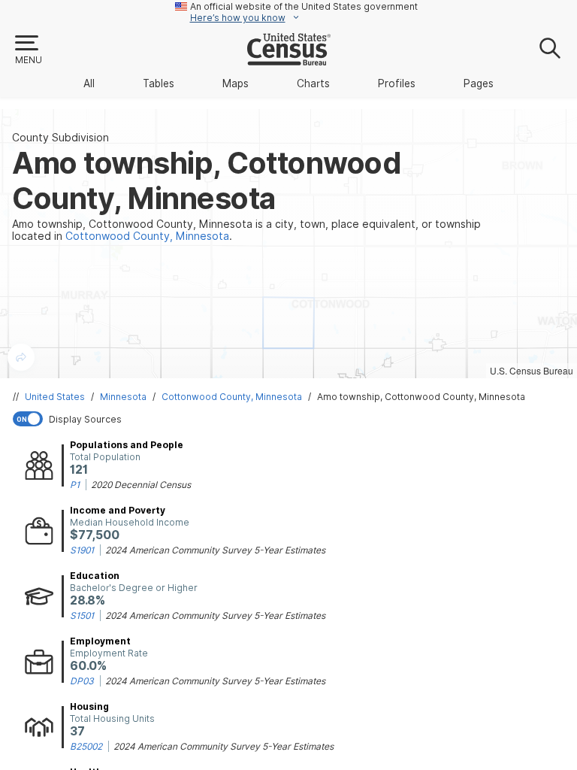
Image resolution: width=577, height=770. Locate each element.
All (89, 83)
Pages (479, 83)
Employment (100, 641)
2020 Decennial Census (141, 484)
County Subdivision (60, 138)
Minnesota (123, 396)
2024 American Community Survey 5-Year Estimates (215, 550)
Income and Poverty (117, 510)
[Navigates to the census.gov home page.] (289, 59)
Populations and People (126, 444)
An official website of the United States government (304, 6)
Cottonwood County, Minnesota (232, 396)
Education (94, 575)
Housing (89, 706)
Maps (235, 83)
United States (55, 396)
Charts (313, 83)
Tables (158, 83)
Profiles (396, 83)
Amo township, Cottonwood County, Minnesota (421, 396)
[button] (28, 50)
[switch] (291, 418)
